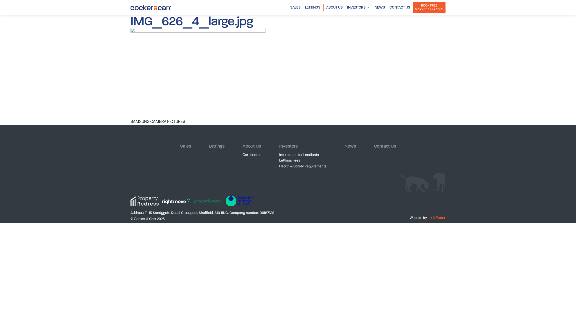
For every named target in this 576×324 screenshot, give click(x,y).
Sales (295, 7)
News (380, 7)
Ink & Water (437, 217)
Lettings (312, 7)
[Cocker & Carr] (150, 7)
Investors (356, 7)
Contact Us (399, 7)
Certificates (252, 154)
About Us (334, 7)
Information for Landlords (299, 154)
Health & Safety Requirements (302, 166)
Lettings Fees (289, 160)
